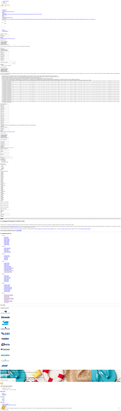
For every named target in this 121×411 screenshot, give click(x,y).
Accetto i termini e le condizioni (6, 65)
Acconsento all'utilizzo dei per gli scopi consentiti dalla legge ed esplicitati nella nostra (18, 125)
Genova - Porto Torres (44, 228)
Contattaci (12, 11)
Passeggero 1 (2, 210)
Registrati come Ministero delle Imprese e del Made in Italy (71, 19)
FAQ (3, 399)
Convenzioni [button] (4, 18)
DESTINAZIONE (3, 147)
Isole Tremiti (22, 14)
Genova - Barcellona (51, 228)
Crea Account (4, 30)
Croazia (11, 14)
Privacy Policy (33, 125)
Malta (25, 14)
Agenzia (3, 11)
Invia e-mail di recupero (4, 49)
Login (3, 29)
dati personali (11, 125)
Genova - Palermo (19, 228)
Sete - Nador (66, 228)
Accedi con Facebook (4, 41)
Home (4, 9)
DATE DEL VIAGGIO (4, 148)
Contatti (3, 400)
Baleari (6, 14)
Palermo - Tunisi (83, 228)
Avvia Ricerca (3, 159)
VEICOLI (1, 158)
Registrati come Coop (9, 17)
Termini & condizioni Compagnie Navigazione (9, 404)
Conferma (2, 146)
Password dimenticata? (3, 38)
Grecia (15, 14)
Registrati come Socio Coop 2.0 (85, 19)
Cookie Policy (4, 405)
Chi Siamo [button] (3, 10)
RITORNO (2, 154)
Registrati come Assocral (14, 19)
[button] (2, 22)
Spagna (38, 14)
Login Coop (4, 17)
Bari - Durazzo (88, 228)
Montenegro (30, 14)
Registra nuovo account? (11, 38)
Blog (3, 15)
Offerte (3, 12)
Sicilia (36, 14)
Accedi (2, 37)
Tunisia (41, 14)
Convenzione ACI (92, 19)
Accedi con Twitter (3, 42)
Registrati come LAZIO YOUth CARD (39, 19)
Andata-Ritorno (4, 160)
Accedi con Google (3, 43)
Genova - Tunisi (71, 228)
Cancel (2, 169)
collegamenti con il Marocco (14, 226)
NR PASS (1, 157)
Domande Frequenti (8, 11)
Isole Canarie (18, 14)
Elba (12, 14)
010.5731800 (18, 230)
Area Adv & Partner (5, 31)
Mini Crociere (4, 394)
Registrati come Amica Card (6, 19)
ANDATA (2, 151)
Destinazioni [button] (4, 13)
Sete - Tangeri (62, 228)
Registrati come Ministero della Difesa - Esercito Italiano (53, 19)
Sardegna (33, 14)
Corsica (8, 14)
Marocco (27, 14)
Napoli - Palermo (37, 228)
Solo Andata (3, 161)
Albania (3, 14)
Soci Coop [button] (3, 16)
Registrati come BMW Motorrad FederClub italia (25, 19)
